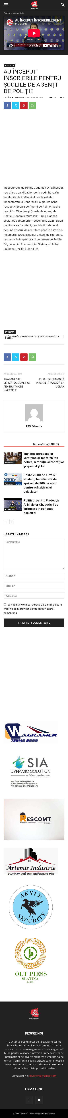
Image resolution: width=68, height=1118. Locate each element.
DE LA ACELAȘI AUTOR (46, 444)
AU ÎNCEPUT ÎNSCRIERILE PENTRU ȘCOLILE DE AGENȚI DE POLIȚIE (32, 336)
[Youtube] (39, 1100)
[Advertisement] (34, 148)
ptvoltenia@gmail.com (42, 1075)
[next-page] (11, 522)
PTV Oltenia (18, 97)
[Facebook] (7, 105)
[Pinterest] (24, 105)
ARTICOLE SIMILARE (17, 444)
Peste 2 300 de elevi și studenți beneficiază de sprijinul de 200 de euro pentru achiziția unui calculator (40, 483)
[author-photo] (34, 421)
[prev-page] (6, 522)
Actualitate (18, 12)
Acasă (7, 12)
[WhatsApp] (32, 105)
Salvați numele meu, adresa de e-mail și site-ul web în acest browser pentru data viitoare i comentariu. (33, 608)
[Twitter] (15, 105)
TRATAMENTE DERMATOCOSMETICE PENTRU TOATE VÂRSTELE (17, 384)
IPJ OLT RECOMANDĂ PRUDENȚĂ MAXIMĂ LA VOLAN (50, 382)
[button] (6, 5)
